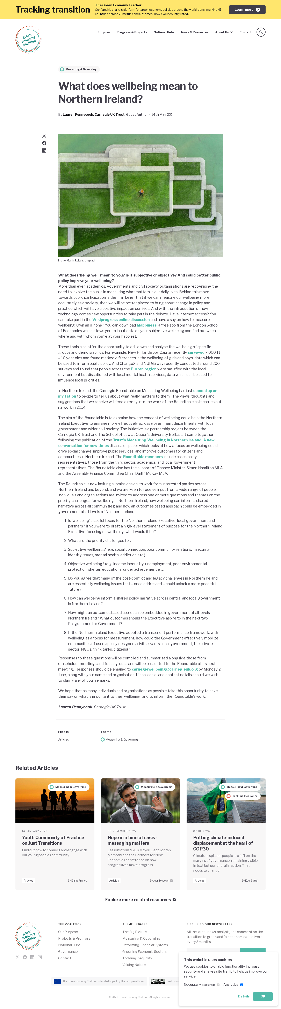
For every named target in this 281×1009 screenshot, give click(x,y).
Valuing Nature (134, 965)
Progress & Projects (132, 32)
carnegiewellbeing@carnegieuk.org (165, 669)
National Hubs (164, 32)
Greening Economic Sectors (144, 952)
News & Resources (195, 32)
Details (244, 996)
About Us (222, 32)
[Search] (261, 32)
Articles (63, 739)
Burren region (143, 369)
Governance (68, 952)
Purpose (104, 32)
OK (263, 996)
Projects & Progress (74, 938)
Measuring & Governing (122, 739)
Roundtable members (143, 457)
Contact (245, 32)
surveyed (196, 352)
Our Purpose (68, 932)
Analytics (230, 985)
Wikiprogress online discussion (121, 319)
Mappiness (147, 325)
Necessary (199, 985)
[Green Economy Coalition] (28, 40)
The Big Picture (134, 932)
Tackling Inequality (137, 958)
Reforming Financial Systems (145, 945)
